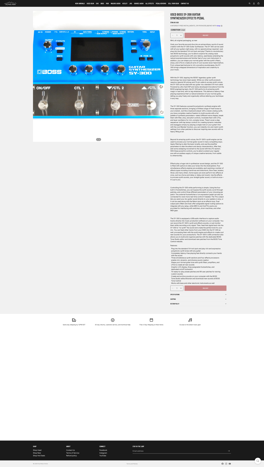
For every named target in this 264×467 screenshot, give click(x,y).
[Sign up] (229, 451)
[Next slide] (162, 76)
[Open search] (258, 461)
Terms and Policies (132, 464)
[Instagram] (226, 463)
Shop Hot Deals (39, 456)
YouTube (102, 456)
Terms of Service (72, 453)
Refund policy (71, 456)
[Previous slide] (35, 76)
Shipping (173, 299)
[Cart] (258, 3)
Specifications (175, 294)
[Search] (249, 3)
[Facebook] (222, 463)
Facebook (103, 450)
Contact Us (70, 450)
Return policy (174, 304)
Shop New (37, 453)
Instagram (103, 453)
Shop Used (37, 450)
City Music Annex (43, 463)
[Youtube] (230, 463)
